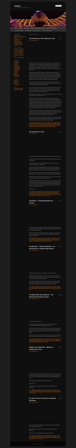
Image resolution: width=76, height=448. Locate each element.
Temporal (58, 437)
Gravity (30, 240)
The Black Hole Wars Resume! (52, 28)
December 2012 (17, 67)
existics (17, 6)
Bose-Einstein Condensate (33, 123)
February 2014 (16, 62)
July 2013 (16, 63)
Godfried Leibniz (47, 287)
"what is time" (54, 286)
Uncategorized (41, 286)
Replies (53, 126)
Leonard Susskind (35, 125)
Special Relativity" (43, 126)
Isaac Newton (34, 240)
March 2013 (16, 64)
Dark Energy (35, 193)
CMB (41, 123)
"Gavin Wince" (48, 122)
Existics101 (40, 124)
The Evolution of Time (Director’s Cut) (42, 38)
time (44, 195)
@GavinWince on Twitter (18, 88)
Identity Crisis (54, 124)
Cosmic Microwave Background (47, 123)
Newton (55, 287)
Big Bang (42, 192)
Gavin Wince (26, 28)
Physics (41, 122)
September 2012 (17, 69)
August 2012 (16, 70)
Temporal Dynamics (32, 195)
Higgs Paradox (49, 124)
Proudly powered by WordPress (38, 444)
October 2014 (16, 61)
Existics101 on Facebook (18, 89)
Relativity (42, 288)
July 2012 (16, 72)
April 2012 (16, 73)
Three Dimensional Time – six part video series (32, 30)
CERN (39, 123)
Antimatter (35, 192)
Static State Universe (57, 194)
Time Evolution (49, 126)
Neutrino (34, 340)
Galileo (58, 239)
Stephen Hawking (32, 341)
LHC (39, 125)
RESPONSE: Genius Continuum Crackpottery (37, 28)
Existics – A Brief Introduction (47, 30)
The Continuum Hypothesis (19, 30)
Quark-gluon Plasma (37, 126)
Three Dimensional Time (39, 195)
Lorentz (33, 194)
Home (16, 28)
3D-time (32, 192)
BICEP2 (59, 122)
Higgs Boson (44, 124)
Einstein (48, 193)
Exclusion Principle (32, 124)
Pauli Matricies (54, 125)
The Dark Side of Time (36, 132)
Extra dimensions (54, 239)
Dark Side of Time (44, 193)
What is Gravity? (43, 241)
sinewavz (16, 52)
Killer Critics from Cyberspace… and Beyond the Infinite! (19, 36)
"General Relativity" (54, 122)
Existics (36, 124)
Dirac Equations (58, 123)
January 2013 (16, 66)
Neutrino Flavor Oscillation (48, 125)
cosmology (54, 123)
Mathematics (34, 122)
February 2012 (16, 75)
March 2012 (16, 74)
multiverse (41, 125)
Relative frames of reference (49, 194)
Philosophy (38, 122)
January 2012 (16, 76)
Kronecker (50, 339)
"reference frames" (54, 191)
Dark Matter (39, 193)
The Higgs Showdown (18, 42)
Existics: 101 (20, 28)
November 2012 (17, 68)
